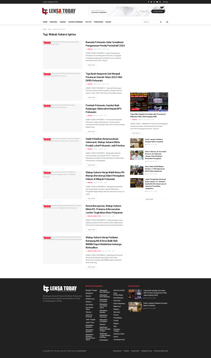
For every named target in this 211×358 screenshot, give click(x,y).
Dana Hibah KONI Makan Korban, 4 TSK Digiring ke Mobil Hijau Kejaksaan (155, 169)
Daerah (63, 22)
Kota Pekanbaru (119, 303)
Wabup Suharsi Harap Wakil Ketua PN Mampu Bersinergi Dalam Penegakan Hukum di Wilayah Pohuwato (105, 176)
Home (45, 22)
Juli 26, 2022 (99, 115)
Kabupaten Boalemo (89, 326)
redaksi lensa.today (94, 216)
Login (166, 2)
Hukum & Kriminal (75, 22)
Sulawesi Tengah (117, 330)
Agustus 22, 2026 (151, 161)
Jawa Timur (90, 322)
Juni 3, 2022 (107, 216)
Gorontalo (89, 304)
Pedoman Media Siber (161, 351)
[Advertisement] (146, 47)
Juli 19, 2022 (99, 149)
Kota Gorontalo (119, 290)
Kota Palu (117, 301)
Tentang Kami (117, 351)
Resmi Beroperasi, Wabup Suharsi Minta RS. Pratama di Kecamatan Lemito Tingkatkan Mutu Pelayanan (104, 209)
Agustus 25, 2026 (151, 144)
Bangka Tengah (91, 290)
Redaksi (126, 351)
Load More (149, 199)
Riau (115, 326)
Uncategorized (119, 339)
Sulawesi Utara (119, 334)
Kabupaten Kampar (103, 311)
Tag (49, 29)
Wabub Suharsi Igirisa (58, 29)
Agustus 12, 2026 (151, 191)
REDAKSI (90, 49)
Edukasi (89, 302)
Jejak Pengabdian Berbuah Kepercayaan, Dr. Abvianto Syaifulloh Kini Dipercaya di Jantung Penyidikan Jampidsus (155, 183)
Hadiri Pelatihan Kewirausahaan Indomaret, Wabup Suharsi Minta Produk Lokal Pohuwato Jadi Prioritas (105, 142)
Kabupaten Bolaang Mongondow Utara (90, 337)
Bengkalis (89, 293)
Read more (91, 65)
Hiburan (88, 312)
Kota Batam (104, 340)
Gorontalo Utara (89, 308)
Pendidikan (98, 22)
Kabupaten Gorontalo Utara (103, 306)
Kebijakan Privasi (146, 351)
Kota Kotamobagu (118, 294)
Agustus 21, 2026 (151, 174)
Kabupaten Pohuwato (103, 320)
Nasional (53, 22)
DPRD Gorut (90, 299)
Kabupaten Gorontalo (103, 300)
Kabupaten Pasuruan (103, 316)
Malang (116, 309)
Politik (88, 22)
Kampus (103, 324)
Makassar (117, 306)
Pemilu (116, 315)
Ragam (108, 22)
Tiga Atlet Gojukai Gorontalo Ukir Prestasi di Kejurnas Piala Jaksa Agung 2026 (155, 293)
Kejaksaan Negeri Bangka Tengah (105, 329)
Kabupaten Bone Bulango (105, 291)
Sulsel (116, 337)
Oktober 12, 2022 (100, 49)
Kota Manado (118, 298)
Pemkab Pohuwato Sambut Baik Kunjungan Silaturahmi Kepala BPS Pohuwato (103, 109)
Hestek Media (82, 351)
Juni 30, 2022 (99, 182)
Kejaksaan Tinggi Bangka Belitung (105, 335)
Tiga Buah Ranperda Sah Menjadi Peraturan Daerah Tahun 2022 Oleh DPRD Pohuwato (104, 77)
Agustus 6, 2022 (100, 84)
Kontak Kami (135, 351)
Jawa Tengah (90, 319)
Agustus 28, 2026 (144, 119)
